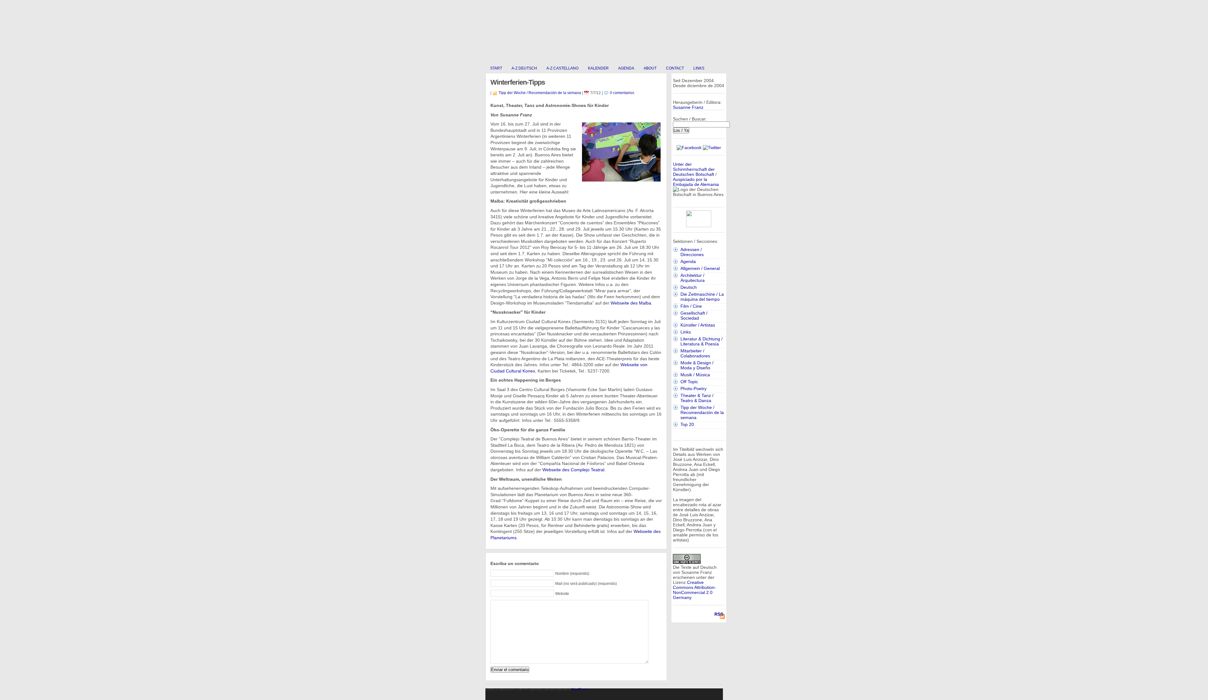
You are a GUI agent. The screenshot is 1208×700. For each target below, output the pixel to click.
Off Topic (689, 381)
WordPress (579, 689)
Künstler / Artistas (697, 325)
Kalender (598, 68)
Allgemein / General (700, 268)
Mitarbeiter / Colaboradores (695, 353)
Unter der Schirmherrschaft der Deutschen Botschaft (694, 169)
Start (496, 68)
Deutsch (688, 287)
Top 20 (687, 424)
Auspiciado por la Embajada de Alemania (696, 182)
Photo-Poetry (693, 388)
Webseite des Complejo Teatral (573, 469)
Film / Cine (691, 306)
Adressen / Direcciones (692, 252)
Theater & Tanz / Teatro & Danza (696, 398)
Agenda (626, 68)
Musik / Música (695, 374)
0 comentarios (622, 93)
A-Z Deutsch (524, 68)
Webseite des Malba (631, 302)
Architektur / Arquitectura (692, 278)
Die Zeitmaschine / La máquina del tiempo (702, 297)
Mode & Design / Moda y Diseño (696, 365)
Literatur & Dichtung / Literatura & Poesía (701, 341)
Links (698, 68)
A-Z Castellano (562, 68)
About (650, 68)
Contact (675, 68)
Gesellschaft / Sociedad (693, 316)
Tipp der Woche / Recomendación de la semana (540, 93)
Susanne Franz (688, 107)
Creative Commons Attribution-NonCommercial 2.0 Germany (694, 590)
